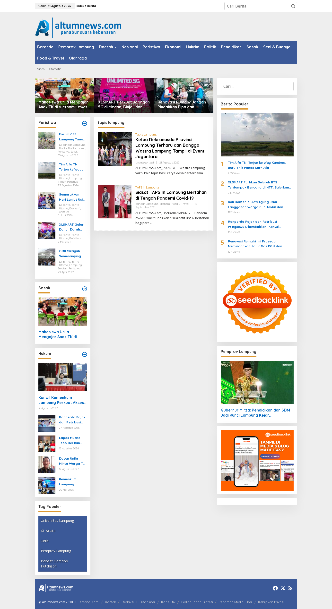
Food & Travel (180, 204)
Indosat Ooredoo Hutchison (54, 563)
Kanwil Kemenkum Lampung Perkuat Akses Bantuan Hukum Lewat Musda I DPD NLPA (61, 400)
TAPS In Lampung (147, 187)
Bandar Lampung (146, 204)
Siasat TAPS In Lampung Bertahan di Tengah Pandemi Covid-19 (171, 195)
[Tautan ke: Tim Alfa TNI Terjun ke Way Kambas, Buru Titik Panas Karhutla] (46, 169)
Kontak (110, 602)
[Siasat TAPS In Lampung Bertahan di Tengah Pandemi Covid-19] (151, 223)
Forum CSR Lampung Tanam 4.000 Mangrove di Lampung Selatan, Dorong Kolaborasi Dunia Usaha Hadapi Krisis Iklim (72, 137)
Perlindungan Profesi (197, 602)
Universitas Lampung (57, 520)
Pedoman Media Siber (235, 602)
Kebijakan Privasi (271, 602)
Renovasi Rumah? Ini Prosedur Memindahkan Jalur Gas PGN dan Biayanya (255, 244)
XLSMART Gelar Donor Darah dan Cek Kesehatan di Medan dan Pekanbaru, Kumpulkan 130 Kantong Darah (71, 227)
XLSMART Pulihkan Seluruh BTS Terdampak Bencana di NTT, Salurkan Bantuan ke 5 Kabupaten (258, 185)
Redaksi (128, 602)
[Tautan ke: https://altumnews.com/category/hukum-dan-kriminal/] (84, 354)
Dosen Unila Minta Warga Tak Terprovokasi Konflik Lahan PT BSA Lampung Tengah (73, 461)
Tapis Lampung (146, 134)
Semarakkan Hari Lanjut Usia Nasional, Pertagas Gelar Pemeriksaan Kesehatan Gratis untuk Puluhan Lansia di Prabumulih (72, 197)
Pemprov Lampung (56, 551)
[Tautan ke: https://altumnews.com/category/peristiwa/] (84, 123)
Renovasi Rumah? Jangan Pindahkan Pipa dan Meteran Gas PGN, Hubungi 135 (182, 105)
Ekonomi (165, 204)
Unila (45, 541)
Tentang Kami (88, 602)
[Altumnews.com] (78, 27)
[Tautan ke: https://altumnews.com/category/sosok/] (84, 289)
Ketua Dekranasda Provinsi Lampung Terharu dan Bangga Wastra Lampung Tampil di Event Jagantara (169, 148)
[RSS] (290, 588)
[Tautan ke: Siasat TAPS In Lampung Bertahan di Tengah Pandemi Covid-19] (115, 201)
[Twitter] (283, 588)
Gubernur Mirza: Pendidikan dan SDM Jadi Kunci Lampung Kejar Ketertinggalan (255, 413)
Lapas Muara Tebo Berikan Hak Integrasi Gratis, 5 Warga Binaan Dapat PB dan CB (73, 441)
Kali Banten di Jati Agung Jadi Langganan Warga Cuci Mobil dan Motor (255, 205)
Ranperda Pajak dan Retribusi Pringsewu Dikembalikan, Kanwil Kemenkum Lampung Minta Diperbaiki (72, 420)
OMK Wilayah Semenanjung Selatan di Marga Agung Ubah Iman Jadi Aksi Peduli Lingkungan (72, 254)
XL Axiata (48, 530)
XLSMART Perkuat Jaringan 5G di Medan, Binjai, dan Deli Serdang (124, 105)
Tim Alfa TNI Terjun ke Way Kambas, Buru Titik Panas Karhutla (70, 167)
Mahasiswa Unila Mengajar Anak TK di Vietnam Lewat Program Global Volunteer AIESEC (63, 105)
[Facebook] (275, 588)
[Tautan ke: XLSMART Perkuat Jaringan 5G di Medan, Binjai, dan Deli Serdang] (124, 95)
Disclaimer (147, 602)
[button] (293, 6)
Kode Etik (168, 602)
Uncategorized (144, 162)
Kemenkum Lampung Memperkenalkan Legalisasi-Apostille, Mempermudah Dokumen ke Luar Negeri (72, 482)
